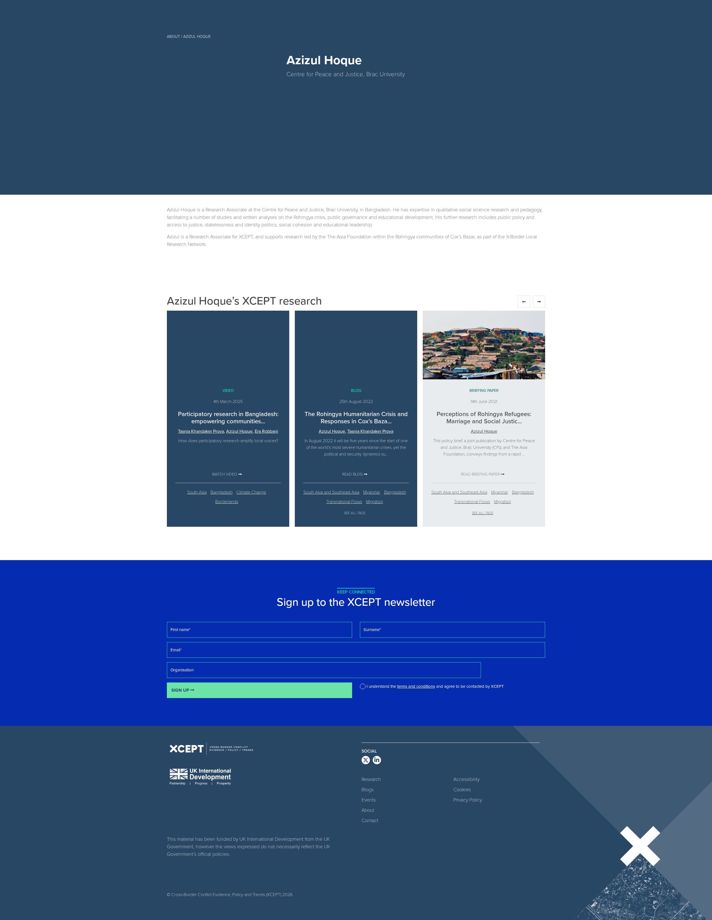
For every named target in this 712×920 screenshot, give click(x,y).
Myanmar (371, 492)
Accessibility (466, 779)
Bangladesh (222, 492)
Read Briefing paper (481, 474)
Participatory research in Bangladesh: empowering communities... (228, 417)
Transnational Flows (344, 501)
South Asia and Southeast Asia (331, 492)
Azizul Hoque (239, 431)
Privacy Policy (467, 799)
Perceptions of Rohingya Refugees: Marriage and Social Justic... (484, 417)
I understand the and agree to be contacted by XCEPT (435, 686)
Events (369, 799)
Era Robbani (266, 431)
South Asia (197, 492)
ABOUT (173, 36)
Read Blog (353, 474)
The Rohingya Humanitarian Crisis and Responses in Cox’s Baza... (356, 417)
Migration (374, 501)
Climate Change (251, 492)
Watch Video (225, 474)
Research (371, 779)
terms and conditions (416, 686)
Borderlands (226, 501)
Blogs (368, 789)
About (368, 810)
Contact (370, 820)
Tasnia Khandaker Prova (201, 431)
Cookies (462, 789)
